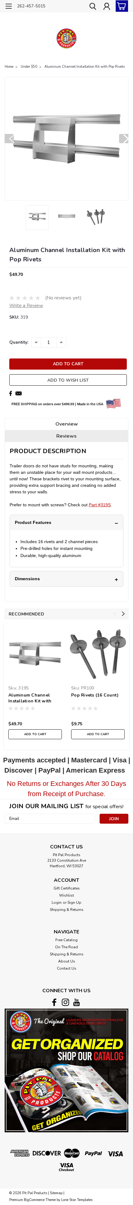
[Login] (106, 7)
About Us (66, 961)
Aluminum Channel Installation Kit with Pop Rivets (85, 66)
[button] (66, 1070)
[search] (92, 7)
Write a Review (26, 305)
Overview (66, 424)
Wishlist (66, 895)
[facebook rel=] (54, 1002)
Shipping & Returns (67, 909)
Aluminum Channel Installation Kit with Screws (29, 698)
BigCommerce (34, 1200)
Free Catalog (66, 939)
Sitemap (56, 1193)
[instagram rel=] (65, 1002)
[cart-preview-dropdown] (120, 6)
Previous (9, 138)
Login (57, 902)
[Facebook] (10, 393)
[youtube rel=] (76, 1002)
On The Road (66, 947)
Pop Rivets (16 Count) (94, 695)
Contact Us (66, 968)
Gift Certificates (67, 888)
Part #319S (100, 504)
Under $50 (29, 66)
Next (123, 138)
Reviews (66, 436)
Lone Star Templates (76, 1200)
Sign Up (74, 902)
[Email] (18, 393)
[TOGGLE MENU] (8, 7)
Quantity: (18, 342)
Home (9, 66)
